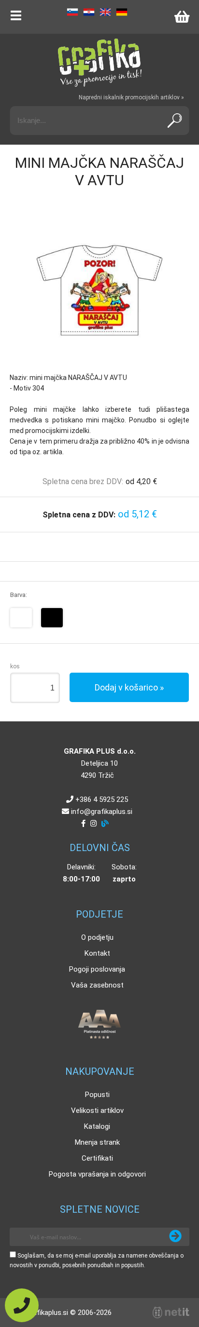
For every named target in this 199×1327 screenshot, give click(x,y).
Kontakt (97, 953)
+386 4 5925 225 (101, 799)
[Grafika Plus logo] (99, 63)
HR (89, 12)
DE (122, 12)
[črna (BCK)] (52, 617)
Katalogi (97, 1126)
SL (72, 12)
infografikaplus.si (101, 811)
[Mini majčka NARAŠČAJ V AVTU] (99, 290)
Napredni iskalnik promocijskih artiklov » (131, 97)
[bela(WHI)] (21, 617)
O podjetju (97, 937)
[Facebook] (83, 823)
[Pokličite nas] (22, 1305)
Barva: (18, 594)
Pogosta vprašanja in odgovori (97, 1174)
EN (105, 12)
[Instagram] (93, 823)
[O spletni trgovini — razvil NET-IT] (171, 1312)
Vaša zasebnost (97, 985)
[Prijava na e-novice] (175, 1237)
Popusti (97, 1094)
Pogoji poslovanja (97, 969)
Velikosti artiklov (97, 1110)
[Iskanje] (174, 120)
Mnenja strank (97, 1142)
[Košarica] (181, 17)
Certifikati (97, 1158)
